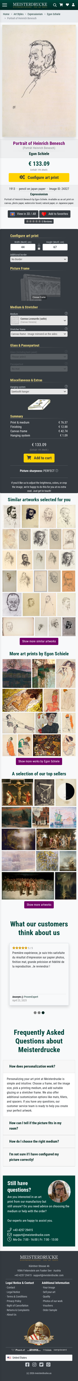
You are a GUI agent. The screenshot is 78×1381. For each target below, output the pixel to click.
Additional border (18, 254)
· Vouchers (47, 1305)
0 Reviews (46, 221)
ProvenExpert (31, 996)
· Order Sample (49, 1310)
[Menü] (4, 5)
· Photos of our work (52, 1301)
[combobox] (39, 259)
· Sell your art (48, 1292)
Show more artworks (39, 904)
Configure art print (42, 177)
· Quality (46, 1296)
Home (6, 14)
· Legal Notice (13, 1292)
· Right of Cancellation (17, 1305)
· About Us (11, 1314)
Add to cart (41, 458)
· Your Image (48, 1287)
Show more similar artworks (39, 641)
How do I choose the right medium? (34, 1141)
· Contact (10, 1287)
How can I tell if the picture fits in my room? (35, 1126)
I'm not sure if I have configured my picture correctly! (34, 1157)
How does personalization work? (32, 1066)
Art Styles (18, 14)
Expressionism (35, 14)
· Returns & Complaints (17, 1310)
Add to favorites (57, 214)
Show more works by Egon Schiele (39, 761)
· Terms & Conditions (16, 1296)
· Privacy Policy (13, 1301)
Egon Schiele (53, 14)
